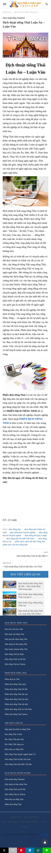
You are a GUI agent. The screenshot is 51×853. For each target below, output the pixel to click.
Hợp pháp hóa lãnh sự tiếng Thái (17, 729)
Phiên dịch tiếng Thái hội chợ (16, 694)
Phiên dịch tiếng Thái (13, 804)
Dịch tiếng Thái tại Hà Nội (15, 659)
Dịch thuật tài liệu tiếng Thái (16, 644)
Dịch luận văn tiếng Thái (14, 634)
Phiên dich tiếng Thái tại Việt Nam (18, 709)
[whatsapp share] (38, 850)
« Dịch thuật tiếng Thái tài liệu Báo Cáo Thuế (22, 566)
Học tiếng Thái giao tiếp (14, 739)
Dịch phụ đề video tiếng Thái (16, 639)
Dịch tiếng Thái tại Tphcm (15, 664)
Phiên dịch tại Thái (12, 679)
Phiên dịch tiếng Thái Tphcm (16, 714)
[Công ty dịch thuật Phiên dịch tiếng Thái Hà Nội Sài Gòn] (25, 4)
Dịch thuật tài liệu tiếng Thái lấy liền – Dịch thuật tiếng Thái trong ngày (30, 586)
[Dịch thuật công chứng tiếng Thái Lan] (9, 603)
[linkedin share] (30, 850)
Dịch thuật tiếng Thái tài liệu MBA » (32, 555)
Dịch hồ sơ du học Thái (14, 629)
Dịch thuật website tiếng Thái (16, 649)
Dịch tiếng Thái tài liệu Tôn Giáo (18, 759)
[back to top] (44, 842)
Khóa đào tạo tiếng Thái (14, 749)
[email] (13, 850)
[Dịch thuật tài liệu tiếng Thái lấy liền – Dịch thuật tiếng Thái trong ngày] (9, 584)
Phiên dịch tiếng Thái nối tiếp (16, 704)
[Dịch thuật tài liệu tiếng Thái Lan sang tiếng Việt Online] (9, 611)
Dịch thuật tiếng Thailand (25, 12)
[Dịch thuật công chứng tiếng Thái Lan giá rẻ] (9, 595)
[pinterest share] (21, 850)
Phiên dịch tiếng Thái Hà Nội (16, 689)
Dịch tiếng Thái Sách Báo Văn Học (18, 764)
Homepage (7, 12)
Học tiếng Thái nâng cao (14, 744)
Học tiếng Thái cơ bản (13, 734)
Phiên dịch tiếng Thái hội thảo (16, 699)
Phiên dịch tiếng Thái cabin (15, 684)
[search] (46, 4)
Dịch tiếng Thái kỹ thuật (14, 654)
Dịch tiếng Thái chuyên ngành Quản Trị (20, 754)
